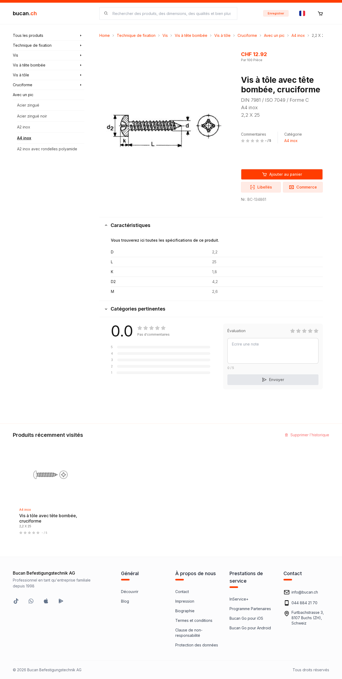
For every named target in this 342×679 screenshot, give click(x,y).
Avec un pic (274, 35)
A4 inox (24, 138)
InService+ (239, 599)
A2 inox (23, 127)
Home (104, 35)
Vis (165, 35)
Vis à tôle (222, 35)
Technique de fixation (136, 35)
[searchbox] (171, 13)
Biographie (185, 611)
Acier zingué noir (32, 116)
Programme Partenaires (250, 608)
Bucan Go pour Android (250, 628)
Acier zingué (28, 105)
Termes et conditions (193, 620)
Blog (125, 601)
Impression (184, 601)
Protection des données (196, 645)
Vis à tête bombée (191, 35)
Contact (182, 591)
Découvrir (129, 591)
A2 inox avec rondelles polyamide (47, 149)
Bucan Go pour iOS (246, 618)
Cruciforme (247, 35)
